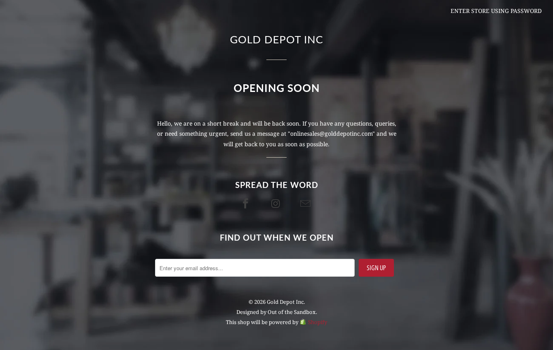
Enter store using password (496, 11)
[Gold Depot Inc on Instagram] (276, 203)
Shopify (317, 322)
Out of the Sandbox (292, 312)
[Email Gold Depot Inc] (306, 203)
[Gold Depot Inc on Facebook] (246, 203)
